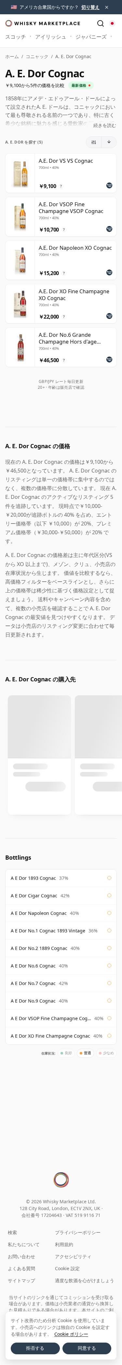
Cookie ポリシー (71, 1334)
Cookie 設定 (67, 1268)
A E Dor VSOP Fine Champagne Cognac (51, 1018)
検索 (12, 1232)
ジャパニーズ (91, 36)
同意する (87, 1348)
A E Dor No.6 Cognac (33, 966)
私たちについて (24, 1244)
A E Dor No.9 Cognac (33, 1001)
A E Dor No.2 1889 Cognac (39, 948)
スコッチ (15, 36)
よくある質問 (21, 1268)
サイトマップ (21, 1280)
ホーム (12, 56)
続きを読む (104, 125)
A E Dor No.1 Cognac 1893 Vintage (48, 931)
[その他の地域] (112, 23)
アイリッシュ (50, 36)
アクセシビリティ (73, 1256)
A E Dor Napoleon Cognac (39, 913)
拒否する (35, 1348)
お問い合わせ (21, 1256)
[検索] (100, 23)
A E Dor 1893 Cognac (33, 878)
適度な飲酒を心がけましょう (84, 1280)
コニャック (37, 56)
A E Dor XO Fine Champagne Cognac (50, 1036)
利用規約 (64, 1244)
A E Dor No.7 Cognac (33, 983)
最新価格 (79, 85)
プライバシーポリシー (78, 1232)
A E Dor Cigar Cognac (34, 895)
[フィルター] (94, 142)
